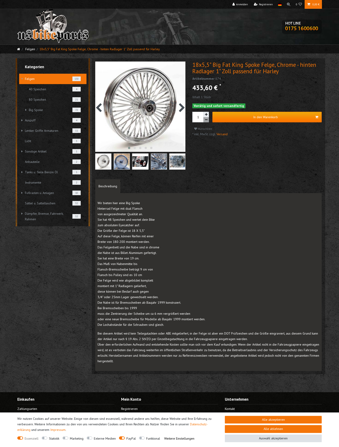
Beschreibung (107, 186)
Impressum (57, 430)
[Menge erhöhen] (206, 114)
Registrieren (129, 409)
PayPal (131, 438)
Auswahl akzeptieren (273, 438)
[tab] (107, 186)
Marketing (76, 438)
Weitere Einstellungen (179, 438)
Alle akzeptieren (273, 420)
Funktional (153, 438)
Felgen (29, 49)
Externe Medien (105, 438)
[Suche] (288, 4)
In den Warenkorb (265, 117)
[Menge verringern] (206, 120)
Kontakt (230, 409)
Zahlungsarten (27, 409)
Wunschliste (204, 128)
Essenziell (32, 438)
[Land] (279, 4)
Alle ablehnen (273, 429)
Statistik (54, 438)
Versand (222, 134)
